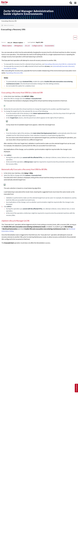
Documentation (49, 46)
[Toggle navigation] (75, 3)
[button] (39, 25)
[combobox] (16, 42)
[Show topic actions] (75, 37)
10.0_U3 (27, 46)
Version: (3, 42)
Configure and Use (37, 46)
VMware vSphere (7, 46)
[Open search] (71, 3)
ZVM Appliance (18, 46)
